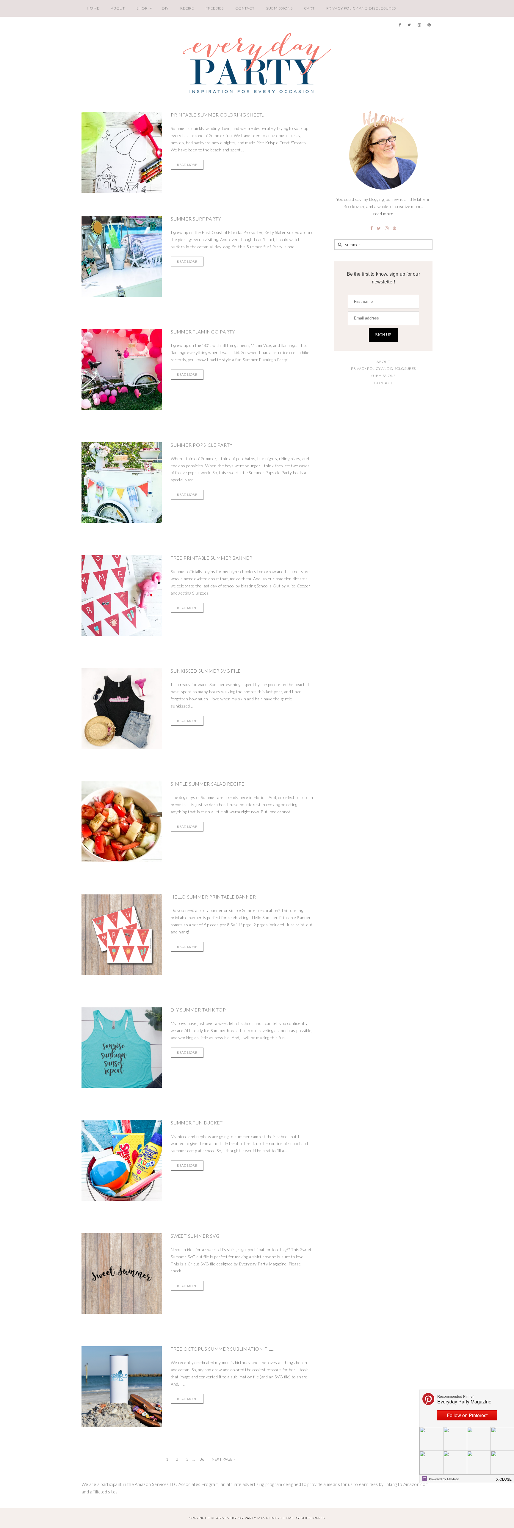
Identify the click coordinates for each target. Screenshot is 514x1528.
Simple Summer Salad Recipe (208, 784)
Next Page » (223, 1459)
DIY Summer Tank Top (198, 1009)
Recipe (187, 8)
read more (383, 213)
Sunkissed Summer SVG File (206, 671)
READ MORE (187, 165)
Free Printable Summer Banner (212, 558)
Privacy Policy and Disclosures (361, 8)
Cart (309, 8)
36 (202, 1459)
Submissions (279, 8)
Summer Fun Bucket (197, 1122)
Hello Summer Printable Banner (213, 896)
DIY (165, 8)
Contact (245, 8)
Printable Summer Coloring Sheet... (218, 114)
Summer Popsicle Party (202, 445)
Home (93, 8)
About (118, 8)
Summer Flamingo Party (203, 331)
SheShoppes (313, 1518)
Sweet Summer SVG (195, 1236)
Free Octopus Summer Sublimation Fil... (222, 1349)
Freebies (214, 8)
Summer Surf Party (196, 218)
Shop (142, 8)
